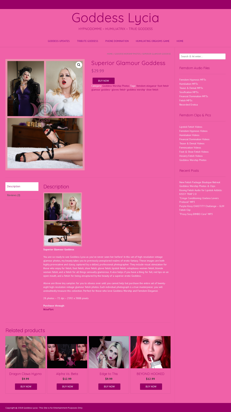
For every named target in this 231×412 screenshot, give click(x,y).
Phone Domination (117, 41)
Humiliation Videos (189, 135)
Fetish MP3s (185, 100)
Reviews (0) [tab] (13, 195)
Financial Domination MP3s (193, 96)
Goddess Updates (59, 41)
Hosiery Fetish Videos (191, 156)
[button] (79, 65)
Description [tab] (13, 186)
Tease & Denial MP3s (191, 88)
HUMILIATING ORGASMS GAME (152, 41)
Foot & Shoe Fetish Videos (194, 151)
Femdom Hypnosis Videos (193, 131)
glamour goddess (100, 89)
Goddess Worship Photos (127, 54)
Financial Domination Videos (194, 139)
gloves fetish (119, 89)
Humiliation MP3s (188, 83)
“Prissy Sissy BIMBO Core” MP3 (196, 214)
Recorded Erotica (188, 104)
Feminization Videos (190, 147)
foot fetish (163, 85)
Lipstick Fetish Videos (190, 126)
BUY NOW (103, 80)
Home (180, 41)
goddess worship (136, 89)
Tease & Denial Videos (191, 143)
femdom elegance (146, 85)
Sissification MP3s (189, 92)
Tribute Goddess (87, 41)
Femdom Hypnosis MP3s (192, 79)
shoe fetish (152, 89)
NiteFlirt (48, 309)
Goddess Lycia (115, 17)
